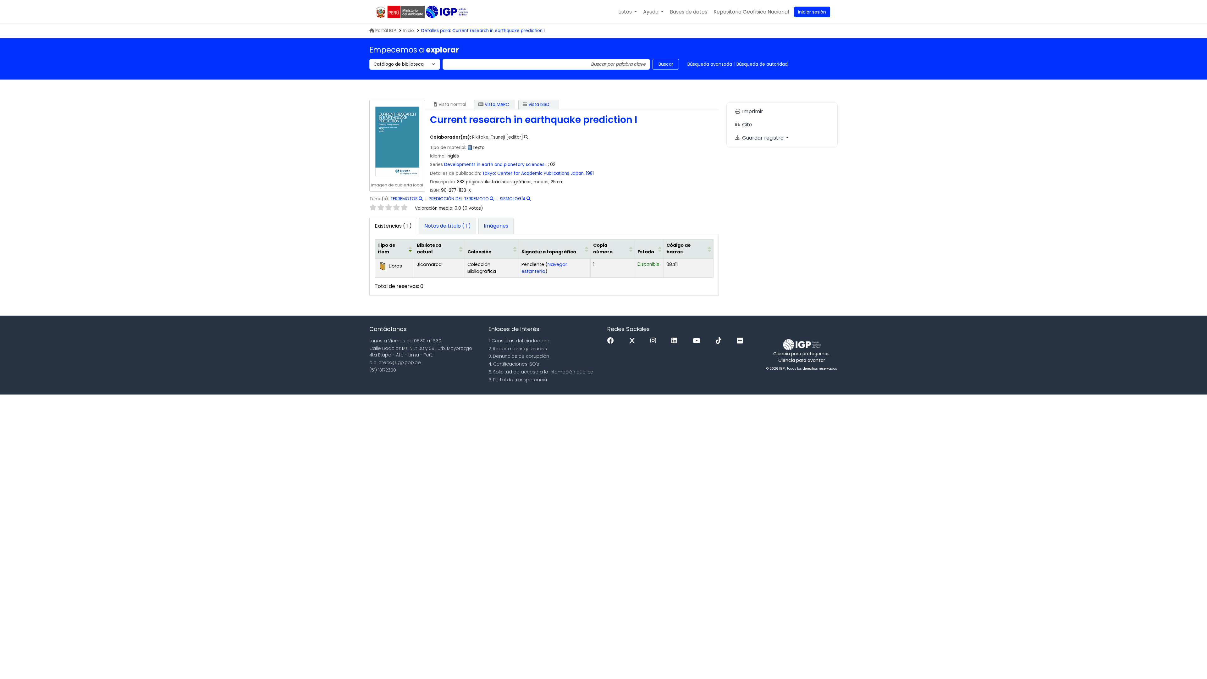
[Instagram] (654, 341)
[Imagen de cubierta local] (397, 141)
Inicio (408, 31)
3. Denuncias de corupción (518, 356)
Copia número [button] (603, 248)
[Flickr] (741, 341)
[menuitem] (751, 12)
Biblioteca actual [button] (429, 248)
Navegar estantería (544, 267)
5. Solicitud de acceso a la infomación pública (540, 372)
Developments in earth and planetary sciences (494, 165)
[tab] (447, 226)
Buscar (666, 64)
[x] (634, 341)
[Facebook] (612, 341)
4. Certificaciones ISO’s (513, 364)
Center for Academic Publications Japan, (541, 173)
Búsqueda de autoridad (762, 64)
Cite (746, 124)
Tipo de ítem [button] (386, 248)
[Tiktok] (720, 341)
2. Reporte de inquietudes (517, 348)
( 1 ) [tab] (393, 225)
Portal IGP (385, 31)
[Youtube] (698, 341)
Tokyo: (489, 173)
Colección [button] (479, 252)
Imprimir (752, 111)
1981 (590, 173)
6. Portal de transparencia (517, 380)
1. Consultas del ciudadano (518, 341)
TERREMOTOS (404, 199)
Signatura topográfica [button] (548, 252)
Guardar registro (763, 137)
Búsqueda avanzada (709, 64)
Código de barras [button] (678, 248)
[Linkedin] (675, 341)
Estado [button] (645, 252)
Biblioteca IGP (447, 12)
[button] (627, 12)
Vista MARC (496, 104)
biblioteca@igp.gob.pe (395, 362)
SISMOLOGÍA (513, 199)
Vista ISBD (538, 104)
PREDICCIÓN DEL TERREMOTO (459, 199)
